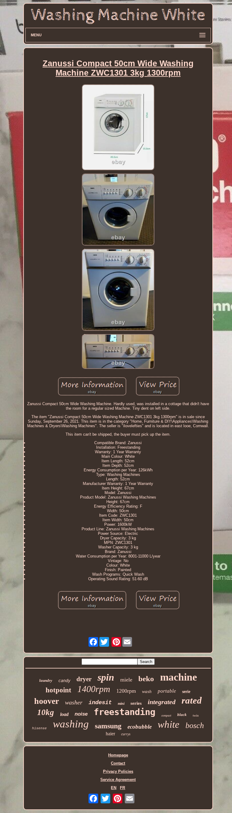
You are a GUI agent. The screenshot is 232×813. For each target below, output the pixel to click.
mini (121, 703)
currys (125, 734)
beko (146, 679)
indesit (100, 702)
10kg (45, 712)
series (136, 703)
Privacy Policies (118, 771)
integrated (162, 702)
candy (64, 680)
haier (110, 733)
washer (73, 702)
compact (166, 715)
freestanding (124, 712)
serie (186, 691)
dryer (84, 679)
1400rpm (93, 689)
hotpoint (58, 690)
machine (178, 677)
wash (147, 691)
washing (71, 724)
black (182, 714)
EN (113, 787)
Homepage (118, 755)
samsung (108, 726)
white (168, 724)
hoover (46, 701)
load (64, 714)
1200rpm (126, 691)
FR (122, 787)
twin (196, 715)
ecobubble (139, 727)
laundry (45, 680)
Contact (118, 763)
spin (106, 677)
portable (167, 691)
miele (126, 680)
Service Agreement (118, 779)
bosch (194, 725)
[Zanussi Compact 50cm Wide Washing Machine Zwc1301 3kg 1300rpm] (118, 127)
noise (81, 714)
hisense (39, 728)
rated (192, 700)
